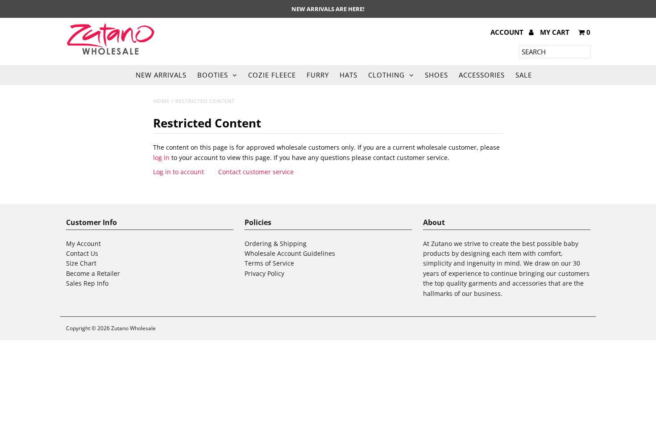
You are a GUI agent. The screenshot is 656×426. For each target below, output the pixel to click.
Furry (318, 74)
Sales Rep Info (87, 283)
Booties (212, 74)
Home (161, 101)
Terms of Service (269, 263)
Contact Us (82, 253)
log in (161, 157)
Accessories (482, 74)
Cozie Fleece (272, 74)
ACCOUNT (507, 32)
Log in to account (178, 172)
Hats (348, 74)
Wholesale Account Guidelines (290, 253)
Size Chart (81, 263)
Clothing (386, 74)
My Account (83, 243)
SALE (523, 74)
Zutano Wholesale (133, 328)
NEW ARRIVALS (161, 74)
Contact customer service (256, 172)
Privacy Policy (264, 273)
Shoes (436, 74)
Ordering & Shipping (276, 243)
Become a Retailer (93, 273)
